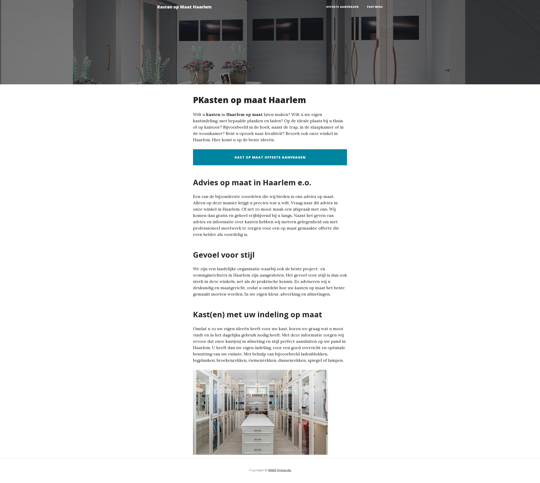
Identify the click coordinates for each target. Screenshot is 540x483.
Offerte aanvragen (342, 7)
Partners (375, 7)
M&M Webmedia (279, 470)
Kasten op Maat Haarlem (184, 7)
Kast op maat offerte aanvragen (270, 157)
